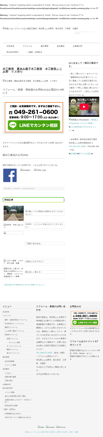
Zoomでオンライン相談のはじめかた (18, 417)
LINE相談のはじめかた (13, 414)
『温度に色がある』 (33, 243)
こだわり (8, 373)
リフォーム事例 (10, 365)
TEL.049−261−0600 (77, 146)
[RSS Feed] (60, 427)
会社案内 (60, 46)
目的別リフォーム (11, 335)
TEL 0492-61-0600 (44, 353)
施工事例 (44, 46)
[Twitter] (42, 427)
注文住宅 (10, 46)
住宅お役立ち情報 (11, 406)
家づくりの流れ (85, 153)
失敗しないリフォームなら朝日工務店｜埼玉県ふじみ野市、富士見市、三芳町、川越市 (52, 432)
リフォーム (27, 46)
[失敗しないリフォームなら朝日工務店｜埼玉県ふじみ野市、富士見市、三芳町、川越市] (40, 28)
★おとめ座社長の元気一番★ (15, 396)
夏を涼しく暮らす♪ (33, 272)
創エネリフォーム (13, 353)
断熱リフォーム (12, 349)
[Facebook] (51, 427)
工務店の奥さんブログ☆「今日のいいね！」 (18, 401)
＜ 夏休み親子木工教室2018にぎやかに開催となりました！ (24, 285)
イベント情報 (9, 392)
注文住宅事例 (9, 361)
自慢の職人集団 (10, 377)
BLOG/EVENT (13, 52)
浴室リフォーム (12, 339)
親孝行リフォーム (11, 327)
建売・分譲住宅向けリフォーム (16, 320)
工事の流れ (9, 380)
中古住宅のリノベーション (14, 324)
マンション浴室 (14, 342)
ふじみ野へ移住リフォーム (14, 331)
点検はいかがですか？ (34, 261)
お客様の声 (77, 46)
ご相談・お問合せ (34, 52)
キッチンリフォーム (14, 346)
